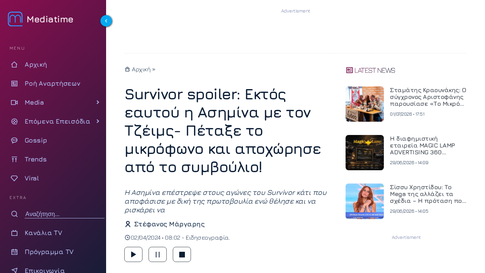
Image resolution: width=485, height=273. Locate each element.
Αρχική (140, 69)
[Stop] (182, 254)
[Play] (133, 254)
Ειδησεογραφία (207, 237)
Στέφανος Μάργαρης (169, 224)
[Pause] (158, 254)
